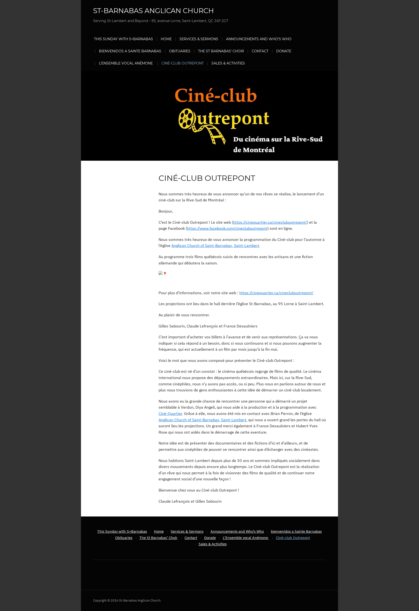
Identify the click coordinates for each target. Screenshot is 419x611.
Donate (283, 51)
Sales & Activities (228, 63)
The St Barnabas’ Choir (221, 51)
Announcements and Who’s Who (258, 39)
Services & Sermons (198, 39)
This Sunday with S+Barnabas (123, 39)
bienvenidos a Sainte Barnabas (130, 51)
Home (166, 39)
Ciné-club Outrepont (182, 63)
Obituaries (179, 51)
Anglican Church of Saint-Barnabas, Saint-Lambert (215, 245)
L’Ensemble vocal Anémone (126, 63)
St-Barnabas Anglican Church (153, 11)
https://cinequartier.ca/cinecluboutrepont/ (270, 222)
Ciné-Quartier (170, 413)
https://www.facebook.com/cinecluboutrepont (227, 228)
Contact (260, 51)
